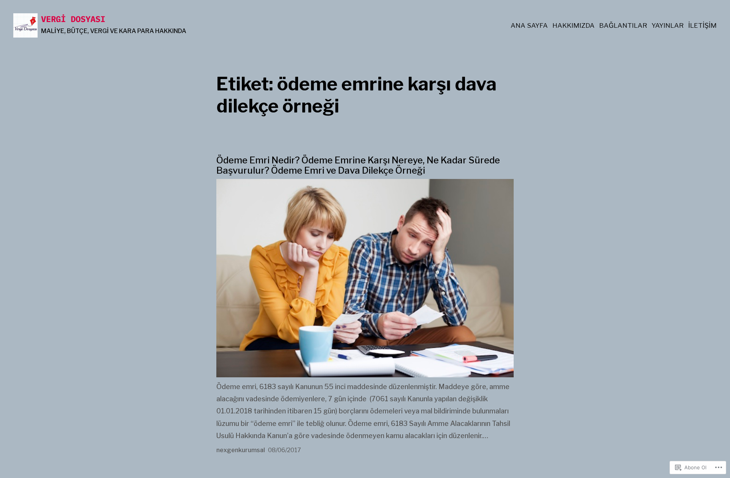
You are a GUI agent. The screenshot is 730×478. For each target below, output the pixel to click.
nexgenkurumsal (240, 450)
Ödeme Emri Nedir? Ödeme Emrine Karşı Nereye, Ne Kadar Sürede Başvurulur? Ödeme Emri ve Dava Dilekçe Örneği (358, 165)
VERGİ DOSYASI (73, 18)
